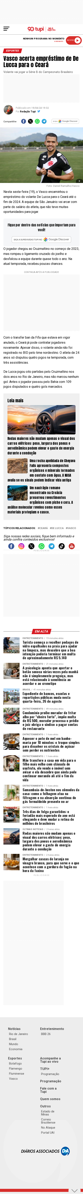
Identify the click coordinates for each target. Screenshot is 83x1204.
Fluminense (16, 1073)
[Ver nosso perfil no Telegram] (52, 548)
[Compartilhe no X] (30, 123)
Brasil (12, 1039)
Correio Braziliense (48, 1121)
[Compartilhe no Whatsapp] (37, 123)
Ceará (43, 528)
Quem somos (50, 1099)
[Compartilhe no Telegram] (44, 123)
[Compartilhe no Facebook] (23, 123)
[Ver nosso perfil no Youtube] (72, 548)
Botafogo (15, 1063)
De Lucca (57, 528)
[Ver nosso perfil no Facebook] (11, 548)
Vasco (71, 528)
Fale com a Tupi (48, 1090)
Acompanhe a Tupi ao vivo (50, 1060)
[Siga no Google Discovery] (65, 123)
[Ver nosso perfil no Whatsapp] (41, 548)
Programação (50, 1074)
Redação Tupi (28, 111)
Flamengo (15, 1068)
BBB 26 (46, 1034)
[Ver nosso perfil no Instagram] (21, 548)
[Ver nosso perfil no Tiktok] (62, 548)
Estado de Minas (47, 1113)
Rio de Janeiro (18, 1034)
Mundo (13, 1044)
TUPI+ (45, 1069)
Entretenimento (52, 1029)
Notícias (14, 1029)
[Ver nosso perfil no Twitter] (31, 548)
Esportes (15, 1058)
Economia (15, 1049)
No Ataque (48, 1127)
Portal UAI (47, 1132)
